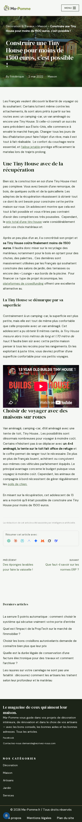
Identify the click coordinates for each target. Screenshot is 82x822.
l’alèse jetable (30, 147)
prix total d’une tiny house (24, 222)
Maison (42, 26)
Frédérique (17, 76)
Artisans (8, 780)
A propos (14, 818)
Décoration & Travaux (20, 26)
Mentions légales (39, 818)
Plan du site (65, 818)
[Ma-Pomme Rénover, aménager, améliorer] (17, 8)
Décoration (10, 765)
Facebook (8, 737)
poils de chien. (17, 484)
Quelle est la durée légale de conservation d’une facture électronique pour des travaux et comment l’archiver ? (38, 658)
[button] (9, 541)
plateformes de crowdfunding (23, 284)
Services (8, 795)
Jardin (7, 788)
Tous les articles (26, 731)
